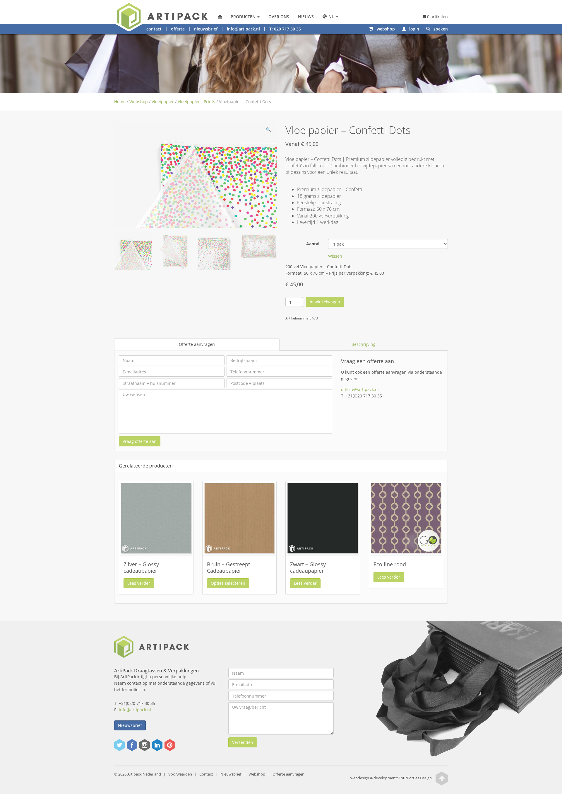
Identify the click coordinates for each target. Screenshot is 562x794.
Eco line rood (389, 564)
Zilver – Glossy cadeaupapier (141, 567)
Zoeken (440, 29)
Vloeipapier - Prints (196, 101)
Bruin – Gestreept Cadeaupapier (228, 567)
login (413, 29)
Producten (244, 16)
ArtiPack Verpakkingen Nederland (219, 16)
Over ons (278, 16)
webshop (385, 29)
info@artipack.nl (243, 29)
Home (120, 101)
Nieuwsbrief (130, 725)
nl (331, 16)
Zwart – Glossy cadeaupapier (308, 567)
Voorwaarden (180, 774)
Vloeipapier (163, 101)
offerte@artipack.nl (360, 389)
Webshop (138, 101)
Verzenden (242, 742)
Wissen (335, 256)
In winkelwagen (325, 302)
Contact (206, 774)
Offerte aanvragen (197, 344)
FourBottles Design (391, 778)
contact (154, 29)
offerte (178, 29)
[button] (268, 131)
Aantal (312, 243)
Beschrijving (364, 344)
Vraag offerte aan (140, 441)
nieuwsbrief (205, 29)
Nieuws (306, 16)
